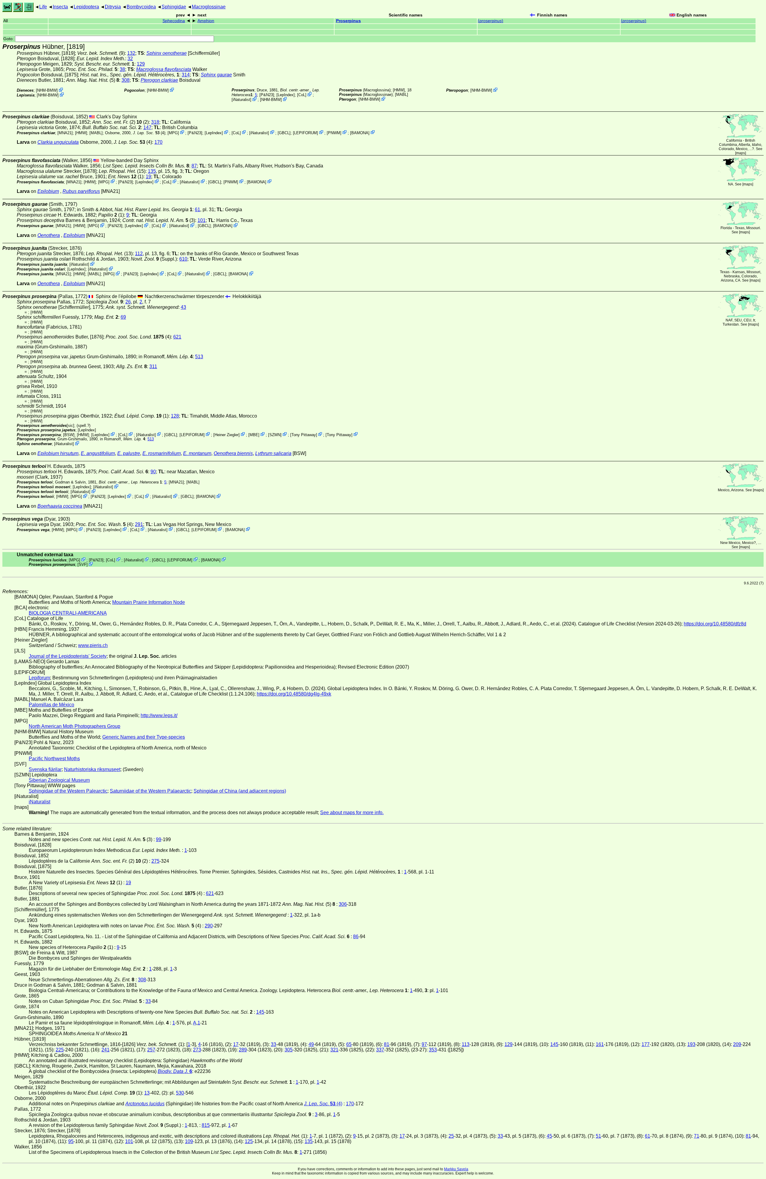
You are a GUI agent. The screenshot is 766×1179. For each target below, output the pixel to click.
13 (147, 1092)
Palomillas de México (51, 704)
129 (141, 63)
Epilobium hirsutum (57, 453)
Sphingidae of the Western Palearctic (68, 790)
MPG (173, 132)
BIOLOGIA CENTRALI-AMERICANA (68, 613)
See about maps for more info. (352, 812)
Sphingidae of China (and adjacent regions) (240, 790)
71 (696, 1136)
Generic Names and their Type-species (143, 737)
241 (105, 1049)
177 (646, 1044)
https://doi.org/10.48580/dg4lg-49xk (294, 693)
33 (148, 1001)
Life (43, 6)
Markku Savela (456, 1169)
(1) (125, 176)
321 (334, 1049)
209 (737, 1044)
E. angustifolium (98, 453)
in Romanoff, (166, 356)
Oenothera (48, 235)
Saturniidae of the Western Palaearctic (150, 790)
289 (243, 1049)
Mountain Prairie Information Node (148, 602)
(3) (158, 220)
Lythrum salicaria (273, 453)
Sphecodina (173, 21)
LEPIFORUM (305, 132)
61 (197, 209)
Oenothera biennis (233, 453)
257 (151, 1049)
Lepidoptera (86, 6)
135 (152, 171)
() (490, 21)
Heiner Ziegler (226, 434)
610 (183, 259)
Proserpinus (348, 21)
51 (598, 1136)
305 (289, 1049)
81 (386, 1044)
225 (60, 1049)
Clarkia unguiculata (58, 142)
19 (148, 176)
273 (197, 1049)
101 (201, 220)
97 (424, 1044)
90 (153, 471)
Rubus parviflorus (81, 191)
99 (158, 839)
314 (186, 74)
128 (175, 415)
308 (125, 80)
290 (209, 925)
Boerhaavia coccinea (59, 506)
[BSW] (69, 434)
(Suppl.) (154, 259)
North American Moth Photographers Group (74, 726)
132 (131, 53)
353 (433, 1049)
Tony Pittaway (303, 434)
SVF (82, 564)
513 (199, 356)
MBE (254, 434)
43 (183, 307)
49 (311, 1044)
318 (155, 122)
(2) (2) (120, 122)
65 (349, 1044)
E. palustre (128, 453)
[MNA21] (65, 132)
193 (691, 1044)
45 (549, 1136)
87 (194, 165)
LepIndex (286, 95)
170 (158, 142)
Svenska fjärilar (45, 769)
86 (355, 936)
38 (122, 69)
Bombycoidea (141, 6)
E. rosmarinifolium (161, 453)
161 (600, 1044)
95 (71, 1141)
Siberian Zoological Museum (59, 780)
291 (139, 524)
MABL (401, 94)
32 (130, 58)
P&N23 (267, 95)
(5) (92, 80)
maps (740, 153)
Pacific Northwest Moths (54, 758)
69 (123, 317)
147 (147, 127)
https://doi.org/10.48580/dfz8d (715, 623)
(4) (149, 132)
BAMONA (359, 132)
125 (249, 1141)
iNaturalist (241, 99)
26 (128, 301)
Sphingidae (174, 6)
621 (177, 336)
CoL (301, 95)
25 (451, 1136)
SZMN (274, 434)
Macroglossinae (209, 6)
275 (155, 861)
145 (260, 1012)
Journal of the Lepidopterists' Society (68, 656)
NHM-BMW (47, 90)
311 (153, 366)
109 (189, 1141)
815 (206, 1125)
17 (235, 1044)
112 (139, 253)
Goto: (9, 39)
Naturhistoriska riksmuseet (92, 769)
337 (380, 1049)
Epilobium (48, 191)
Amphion (205, 21)
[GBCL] (284, 132)
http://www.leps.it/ (159, 715)
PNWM (334, 132)
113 (465, 1044)
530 (180, 1092)
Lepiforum (39, 677)
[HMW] (399, 90)
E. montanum (197, 453)
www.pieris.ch (93, 645)
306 (343, 904)
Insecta (60, 6)
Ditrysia (113, 6)
